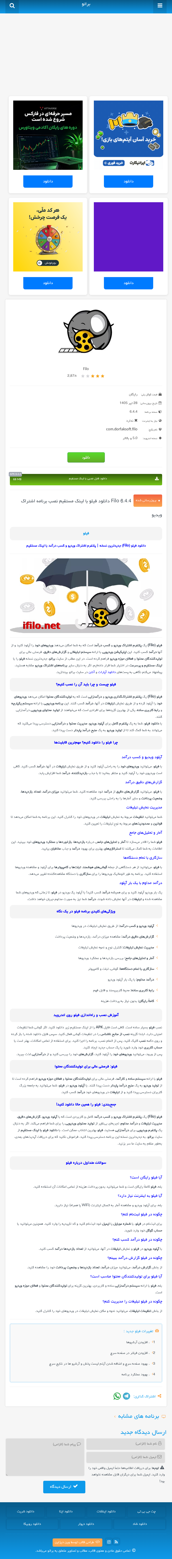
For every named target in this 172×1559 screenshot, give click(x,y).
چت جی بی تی (147, 1512)
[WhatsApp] (117, 1396)
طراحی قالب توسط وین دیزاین (75, 1542)
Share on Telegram (126, 1396)
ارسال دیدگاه (61, 1486)
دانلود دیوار (86, 1524)
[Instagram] (109, 1541)
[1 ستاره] (102, 376)
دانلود (128, 181)
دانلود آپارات (107, 672)
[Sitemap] (116, 1541)
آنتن (92, 672)
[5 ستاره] (83, 376)
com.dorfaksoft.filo (122, 430)
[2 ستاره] (97, 376)
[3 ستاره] (92, 376)
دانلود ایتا (66, 1512)
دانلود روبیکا (32, 1524)
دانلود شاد (140, 1524)
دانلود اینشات (106, 1512)
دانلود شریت (25, 1512)
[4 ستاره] (88, 376)
